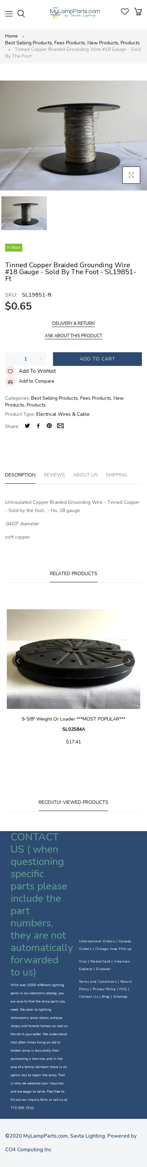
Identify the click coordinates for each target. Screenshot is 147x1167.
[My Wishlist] (125, 13)
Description (20, 475)
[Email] (60, 426)
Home (11, 36)
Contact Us (88, 996)
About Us (85, 475)
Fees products (70, 43)
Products (130, 43)
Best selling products (29, 43)
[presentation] (18, 661)
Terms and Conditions (98, 981)
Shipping (116, 475)
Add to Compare (36, 381)
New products (103, 43)
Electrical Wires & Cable (63, 414)
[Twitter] (27, 426)
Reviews (54, 475)
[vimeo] (49, 426)
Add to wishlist (37, 371)
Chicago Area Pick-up (113, 949)
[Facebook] (38, 426)
